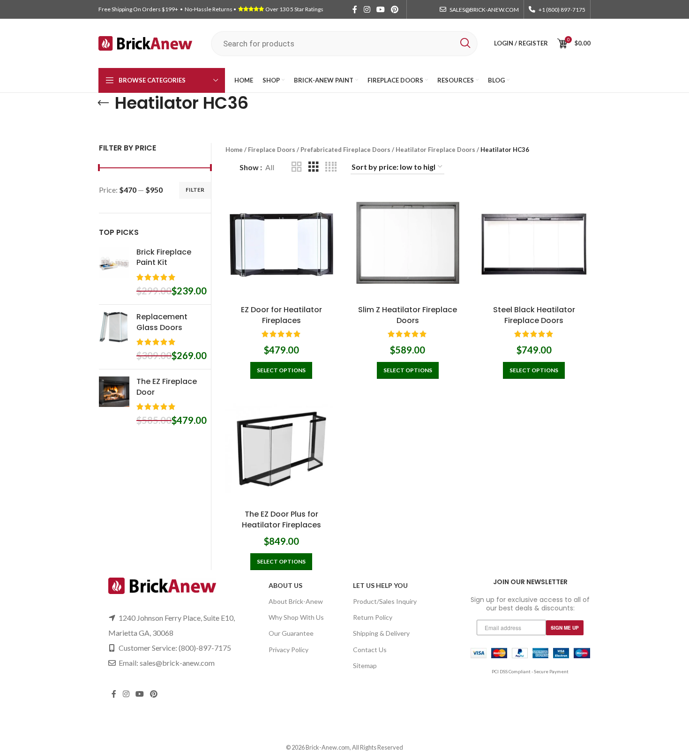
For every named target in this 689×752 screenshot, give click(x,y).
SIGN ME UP (565, 627)
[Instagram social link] (366, 9)
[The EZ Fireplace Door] (114, 401)
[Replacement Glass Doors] (114, 337)
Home (234, 149)
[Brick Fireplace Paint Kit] (114, 272)
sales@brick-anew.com (177, 662)
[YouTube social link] (380, 9)
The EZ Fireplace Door (166, 386)
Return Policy (372, 617)
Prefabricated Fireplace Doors (345, 149)
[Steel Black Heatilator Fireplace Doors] (534, 244)
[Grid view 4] (331, 167)
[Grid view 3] (313, 167)
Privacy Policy (288, 650)
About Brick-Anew (296, 601)
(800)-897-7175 (205, 647)
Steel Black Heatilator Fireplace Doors (534, 314)
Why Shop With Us (296, 617)
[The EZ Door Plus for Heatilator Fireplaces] (281, 449)
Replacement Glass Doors (161, 322)
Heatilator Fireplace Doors (435, 149)
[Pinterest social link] (395, 9)
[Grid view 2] (297, 167)
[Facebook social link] (354, 9)
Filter (195, 189)
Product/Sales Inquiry (385, 601)
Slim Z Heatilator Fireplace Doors (407, 314)
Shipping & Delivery (381, 633)
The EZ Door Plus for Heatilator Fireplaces (281, 519)
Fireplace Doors (271, 149)
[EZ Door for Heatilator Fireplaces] (281, 244)
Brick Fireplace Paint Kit (163, 257)
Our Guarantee (291, 633)
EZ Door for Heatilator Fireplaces (281, 314)
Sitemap (365, 665)
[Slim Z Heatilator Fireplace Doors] (408, 244)
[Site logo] (145, 42)
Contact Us (370, 650)
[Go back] (103, 103)
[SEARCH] (465, 43)
